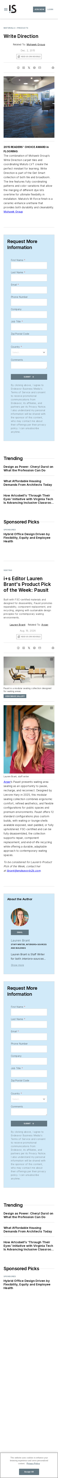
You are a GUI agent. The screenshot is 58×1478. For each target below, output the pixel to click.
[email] (39, 67)
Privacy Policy (33, 1463)
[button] (6, 9)
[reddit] (34, 67)
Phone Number (19, 296)
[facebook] (18, 67)
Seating (8, 570)
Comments (17, 359)
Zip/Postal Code (20, 333)
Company (16, 309)
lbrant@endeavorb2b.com (23, 870)
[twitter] (29, 67)
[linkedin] (23, 67)
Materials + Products (16, 28)
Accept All (29, 1472)
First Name (18, 260)
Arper (44, 624)
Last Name (18, 272)
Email (15, 284)
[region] (29, 1465)
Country (16, 346)
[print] (52, 67)
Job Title (17, 321)
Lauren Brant (17, 624)
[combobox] (29, 352)
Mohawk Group (36, 44)
